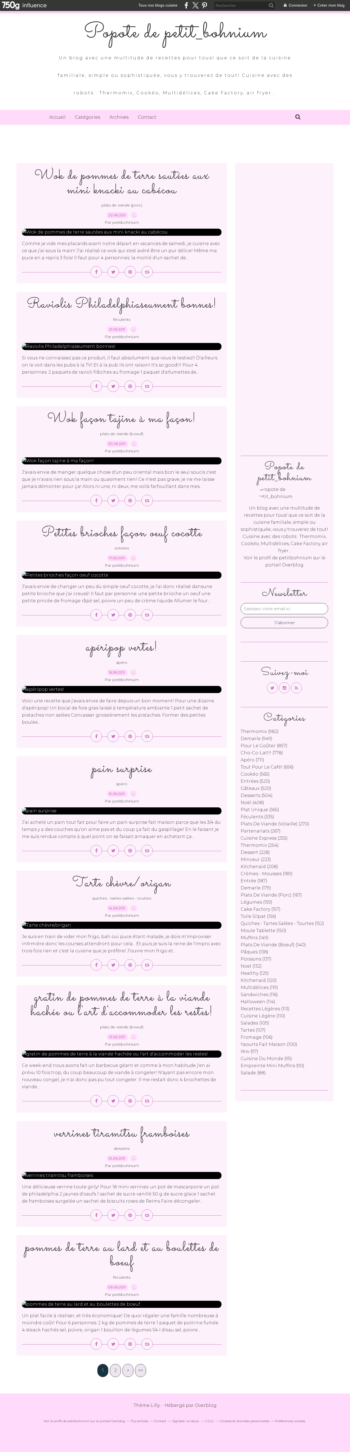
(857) (264, 745)
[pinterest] (204, 5)
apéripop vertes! (122, 647)
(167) (271, 895)
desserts (122, 1148)
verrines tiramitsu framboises (121, 1133)
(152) (282, 923)
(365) (260, 809)
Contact (147, 117)
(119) (259, 987)
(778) (262, 752)
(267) (261, 831)
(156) (258, 916)
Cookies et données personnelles (244, 1421)
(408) (252, 802)
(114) (258, 1001)
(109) (255, 1023)
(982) (260, 731)
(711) (252, 760)
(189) (267, 873)
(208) (259, 866)
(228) (255, 852)
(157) (261, 909)
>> (140, 1370)
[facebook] (186, 5)
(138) (255, 952)
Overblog (206, 1405)
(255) (264, 838)
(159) (256, 902)
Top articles (139, 1421)
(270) (275, 824)
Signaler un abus (186, 1421)
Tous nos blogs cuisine (157, 5)
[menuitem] (57, 117)
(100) (269, 1044)
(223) (256, 859)
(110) (263, 1016)
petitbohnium (295, 557)
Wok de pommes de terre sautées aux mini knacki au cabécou (121, 183)
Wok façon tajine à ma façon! (121, 419)
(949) (256, 738)
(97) (249, 1051)
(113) (265, 1008)
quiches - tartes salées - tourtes (121, 898)
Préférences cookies (290, 1421)
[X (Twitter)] (195, 5)
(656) (267, 767)
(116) (259, 994)
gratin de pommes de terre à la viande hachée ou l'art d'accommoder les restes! (122, 1005)
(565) (255, 774)
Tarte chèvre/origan (121, 883)
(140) (273, 944)
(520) (255, 781)
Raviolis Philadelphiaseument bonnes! (122, 305)
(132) (251, 966)
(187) (254, 880)
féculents (121, 319)
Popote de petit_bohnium (175, 33)
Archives (119, 117)
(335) (257, 816)
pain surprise (122, 769)
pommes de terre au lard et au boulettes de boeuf (122, 1255)
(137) (256, 959)
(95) (266, 1058)
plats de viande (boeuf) (121, 433)
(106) (257, 1037)
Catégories (87, 117)
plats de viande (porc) (121, 205)
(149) (255, 937)
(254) (260, 845)
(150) (263, 930)
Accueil (57, 117)
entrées (122, 548)
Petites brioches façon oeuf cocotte (122, 533)
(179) (256, 888)
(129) (255, 973)
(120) (259, 980)
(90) (272, 1065)
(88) (253, 1072)
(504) (257, 795)
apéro (121, 662)
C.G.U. (209, 1421)
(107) (253, 1030)
